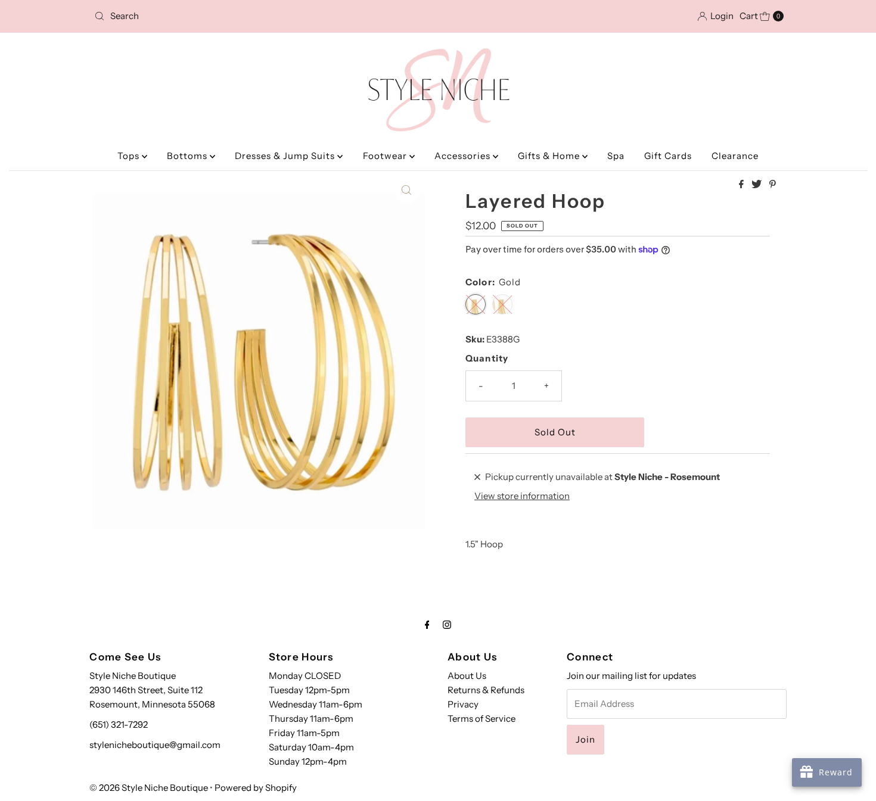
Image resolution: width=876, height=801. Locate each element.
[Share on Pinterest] (772, 185)
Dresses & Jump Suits (286, 155)
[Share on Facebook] (742, 185)
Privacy (463, 704)
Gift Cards (668, 155)
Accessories (463, 155)
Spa (616, 155)
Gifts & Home (550, 155)
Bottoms (188, 155)
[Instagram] (447, 625)
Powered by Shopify (256, 787)
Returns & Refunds (486, 690)
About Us (467, 675)
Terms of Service (481, 718)
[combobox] (202, 16)
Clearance (735, 155)
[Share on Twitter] (757, 185)
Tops (129, 155)
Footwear (386, 155)
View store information (522, 495)
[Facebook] (427, 625)
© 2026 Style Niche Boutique (148, 787)
